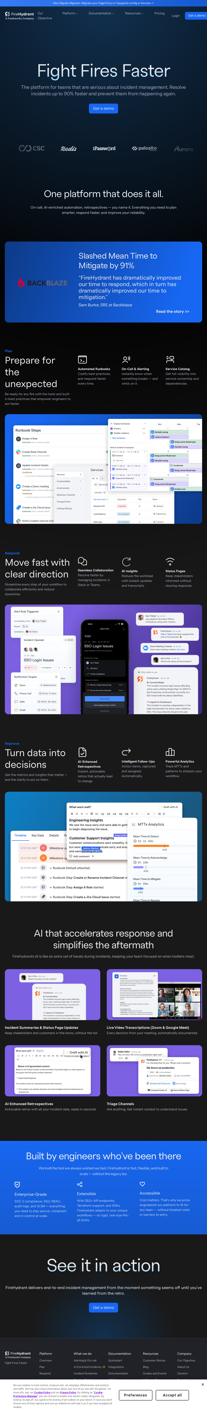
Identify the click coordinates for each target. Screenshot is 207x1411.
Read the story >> (172, 312)
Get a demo (103, 108)
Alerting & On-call (85, 1360)
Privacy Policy (68, 1392)
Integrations (116, 1367)
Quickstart (115, 1360)
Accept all (172, 1395)
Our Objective (45, 16)
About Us (183, 1367)
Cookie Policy (42, 1392)
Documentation (118, 1373)
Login (176, 15)
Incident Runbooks (85, 1373)
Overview (45, 1360)
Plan (42, 1367)
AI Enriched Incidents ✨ (86, 1367)
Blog (145, 1367)
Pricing (159, 13)
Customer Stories (154, 1360)
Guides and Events (155, 1373)
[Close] (203, 1384)
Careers (182, 1373)
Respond (45, 1373)
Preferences (135, 1395)
